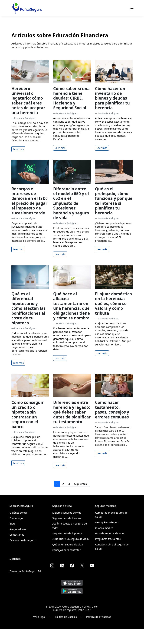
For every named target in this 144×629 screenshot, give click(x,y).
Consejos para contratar (66, 550)
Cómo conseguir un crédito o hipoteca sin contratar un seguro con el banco (27, 414)
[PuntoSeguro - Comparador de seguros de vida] (27, 8)
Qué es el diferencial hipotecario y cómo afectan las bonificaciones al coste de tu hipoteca (28, 308)
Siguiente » (81, 483)
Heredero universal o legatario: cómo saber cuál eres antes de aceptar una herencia (28, 100)
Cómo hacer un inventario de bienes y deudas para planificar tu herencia (112, 98)
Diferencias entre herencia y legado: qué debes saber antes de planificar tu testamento (72, 412)
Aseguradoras (17, 529)
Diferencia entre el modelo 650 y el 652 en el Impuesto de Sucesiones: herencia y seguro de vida (71, 203)
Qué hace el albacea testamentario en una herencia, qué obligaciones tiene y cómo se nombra (71, 306)
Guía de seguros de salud (110, 533)
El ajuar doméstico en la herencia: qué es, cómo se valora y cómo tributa (113, 303)
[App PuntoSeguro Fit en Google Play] (72, 589)
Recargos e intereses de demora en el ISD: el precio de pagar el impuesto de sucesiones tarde (29, 201)
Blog (12, 523)
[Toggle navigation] (130, 8)
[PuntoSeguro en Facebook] (72, 565)
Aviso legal (39, 616)
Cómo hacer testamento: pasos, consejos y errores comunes (112, 410)
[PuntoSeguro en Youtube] (92, 565)
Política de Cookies (66, 616)
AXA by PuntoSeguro (107, 522)
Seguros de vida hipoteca (67, 533)
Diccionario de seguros (23, 540)
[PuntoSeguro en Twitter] (82, 565)
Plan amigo (16, 518)
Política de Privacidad (98, 616)
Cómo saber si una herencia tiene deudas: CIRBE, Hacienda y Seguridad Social (71, 98)
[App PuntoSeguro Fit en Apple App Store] (72, 581)
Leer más (18, 149)
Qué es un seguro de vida (67, 544)
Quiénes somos (18, 512)
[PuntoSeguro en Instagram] (52, 565)
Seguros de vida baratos (66, 518)
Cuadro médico (104, 528)
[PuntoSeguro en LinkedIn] (62, 565)
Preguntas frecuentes (108, 539)
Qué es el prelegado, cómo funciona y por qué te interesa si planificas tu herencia (113, 201)
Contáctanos (16, 534)
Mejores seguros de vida (66, 512)
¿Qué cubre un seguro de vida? (70, 539)
